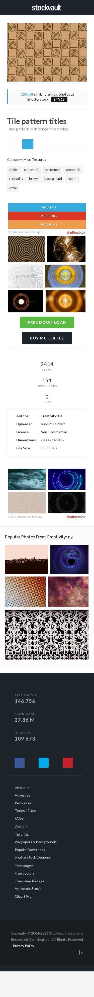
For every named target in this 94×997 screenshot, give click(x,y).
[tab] (16, 144)
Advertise (22, 795)
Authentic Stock (28, 888)
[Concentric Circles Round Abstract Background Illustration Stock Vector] (26, 250)
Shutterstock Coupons (33, 857)
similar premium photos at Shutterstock (47, 96)
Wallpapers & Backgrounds (36, 842)
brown (34, 179)
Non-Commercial (54, 432)
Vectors (48, 216)
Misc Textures (35, 159)
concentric (31, 170)
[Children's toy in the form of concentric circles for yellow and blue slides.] (65, 277)
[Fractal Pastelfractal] (68, 592)
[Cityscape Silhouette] (26, 559)
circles (13, 170)
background (53, 179)
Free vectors (25, 873)
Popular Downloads (30, 849)
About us (22, 788)
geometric (72, 170)
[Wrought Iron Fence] (46, 635)
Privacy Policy (23, 946)
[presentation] (16, 144)
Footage (49, 224)
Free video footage (29, 881)
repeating (16, 179)
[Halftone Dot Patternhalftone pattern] (25, 592)
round (72, 179)
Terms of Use (25, 810)
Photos (49, 207)
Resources (23, 803)
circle (13, 188)
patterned (52, 170)
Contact (21, 826)
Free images (24, 866)
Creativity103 (51, 416)
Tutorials (22, 834)
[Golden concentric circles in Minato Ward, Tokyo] (66, 250)
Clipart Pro (23, 896)
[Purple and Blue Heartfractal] (69, 559)
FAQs (19, 818)
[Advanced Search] (85, 7)
